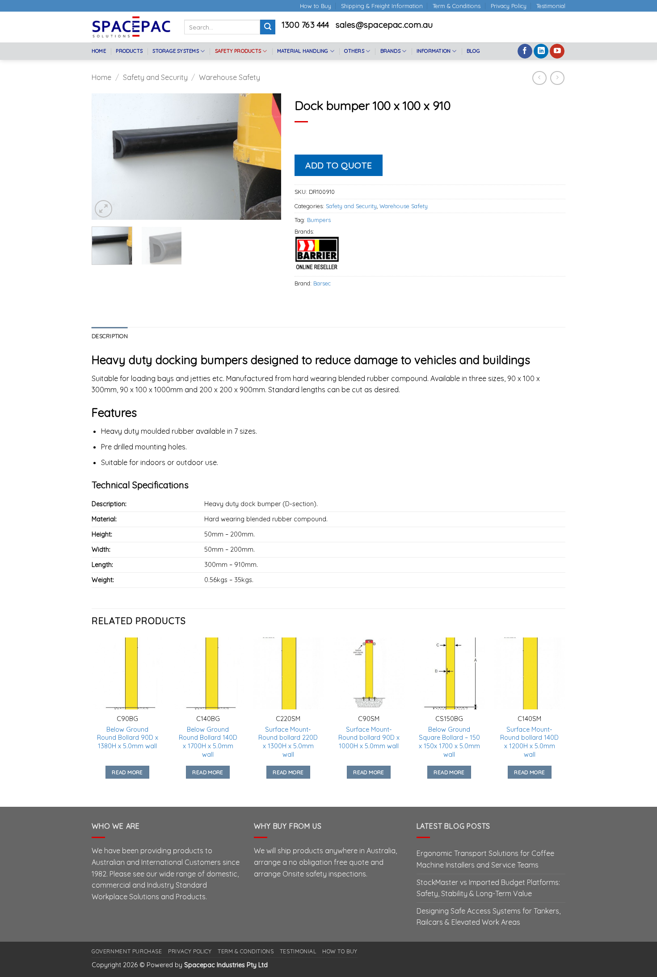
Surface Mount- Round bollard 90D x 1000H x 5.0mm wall (369, 737)
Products (129, 51)
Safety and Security (155, 77)
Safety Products (238, 51)
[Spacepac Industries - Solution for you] (131, 27)
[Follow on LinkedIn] (541, 51)
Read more (127, 772)
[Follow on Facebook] (525, 51)
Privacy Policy (508, 5)
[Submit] (267, 27)
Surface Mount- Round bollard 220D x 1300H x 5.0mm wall (288, 742)
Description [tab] (110, 336)
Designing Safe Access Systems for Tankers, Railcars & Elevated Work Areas (488, 916)
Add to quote (338, 165)
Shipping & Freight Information (382, 5)
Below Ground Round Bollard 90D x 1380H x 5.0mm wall (127, 737)
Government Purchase (127, 951)
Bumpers (319, 219)
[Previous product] (557, 78)
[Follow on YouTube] (557, 51)
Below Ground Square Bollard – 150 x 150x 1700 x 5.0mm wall (449, 742)
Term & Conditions (456, 5)
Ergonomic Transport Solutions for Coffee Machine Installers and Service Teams (485, 859)
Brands (390, 51)
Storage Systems (175, 51)
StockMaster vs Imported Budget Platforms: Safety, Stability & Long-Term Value (488, 888)
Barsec (322, 283)
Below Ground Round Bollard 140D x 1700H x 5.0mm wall (208, 742)
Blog (473, 51)
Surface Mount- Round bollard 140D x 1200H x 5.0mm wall (529, 742)
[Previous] (107, 156)
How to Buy (315, 5)
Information (434, 51)
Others (354, 51)
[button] (103, 209)
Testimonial (550, 5)
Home (99, 51)
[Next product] (539, 78)
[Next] (266, 156)
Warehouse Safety (229, 77)
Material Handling (302, 51)
